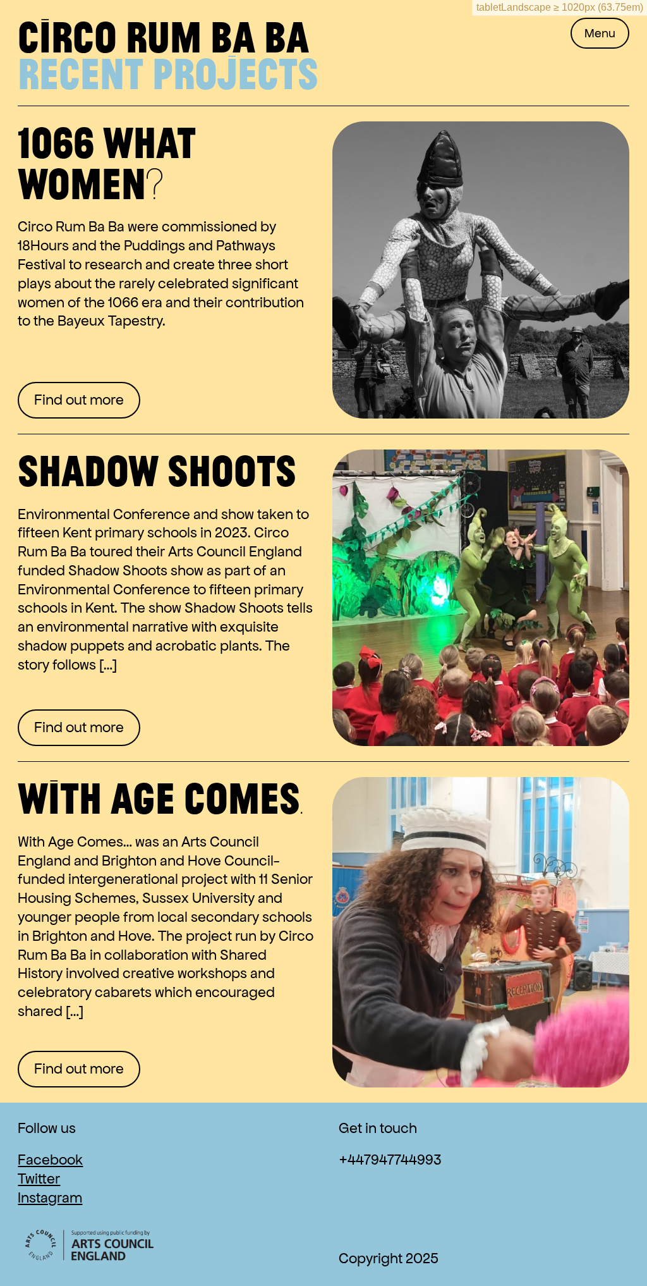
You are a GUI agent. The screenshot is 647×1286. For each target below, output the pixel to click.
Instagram (50, 1198)
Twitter (39, 1179)
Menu (599, 33)
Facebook (50, 1160)
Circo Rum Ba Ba (163, 35)
